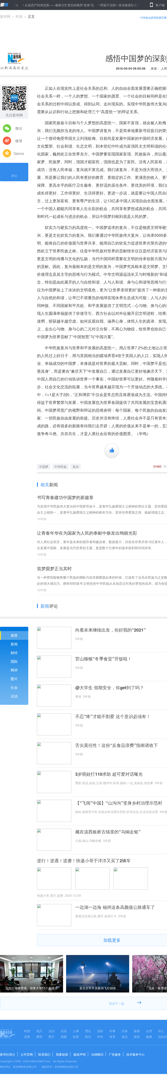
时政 (19, 16)
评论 (14, 175)
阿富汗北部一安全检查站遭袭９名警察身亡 (114, 5)
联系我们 (44, 1054)
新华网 (5, 16)
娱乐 (88, 1036)
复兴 (76, 466)
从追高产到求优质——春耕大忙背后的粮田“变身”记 (44, 5)
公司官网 (27, 1054)
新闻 (14, 644)
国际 (14, 661)
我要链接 (62, 1054)
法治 (14, 696)
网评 (14, 670)
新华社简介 (7, 1054)
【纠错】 (157, 466)
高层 (64, 1031)
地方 (39, 1031)
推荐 (14, 635)
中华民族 (60, 466)
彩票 (76, 1036)
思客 (27, 1036)
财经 (14, 652)
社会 (14, 687)
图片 (14, 678)
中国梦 (43, 466)
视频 (64, 1036)
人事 (76, 1031)
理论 (88, 1031)
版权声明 (79, 1054)
